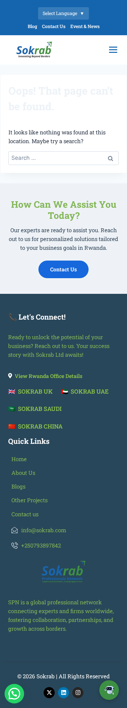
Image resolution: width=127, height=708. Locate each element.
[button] (14, 693)
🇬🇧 (30, 391)
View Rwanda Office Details (48, 375)
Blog (32, 26)
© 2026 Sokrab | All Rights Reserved (63, 676)
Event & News (85, 26)
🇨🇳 (35, 426)
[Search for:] (63, 157)
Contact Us (53, 26)
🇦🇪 (84, 391)
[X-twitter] (49, 692)
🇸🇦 (35, 409)
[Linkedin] (63, 692)
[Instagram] (77, 692)
